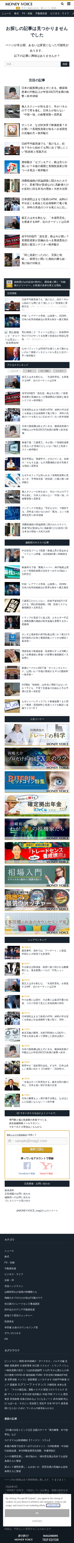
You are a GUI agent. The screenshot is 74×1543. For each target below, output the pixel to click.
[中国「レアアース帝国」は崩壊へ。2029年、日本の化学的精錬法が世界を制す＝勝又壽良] (12, 588)
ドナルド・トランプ (50, 1365)
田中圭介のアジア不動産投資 (19, 1309)
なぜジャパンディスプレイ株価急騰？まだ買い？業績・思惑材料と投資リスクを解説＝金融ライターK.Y (45, 704)
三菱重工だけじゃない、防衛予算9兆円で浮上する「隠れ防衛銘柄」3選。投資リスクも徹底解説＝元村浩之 (44, 604)
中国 (44, 1394)
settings (37, 1520)
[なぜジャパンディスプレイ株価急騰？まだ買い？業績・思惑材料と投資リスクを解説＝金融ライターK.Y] (12, 706)
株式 (16, 13)
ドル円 (46, 1370)
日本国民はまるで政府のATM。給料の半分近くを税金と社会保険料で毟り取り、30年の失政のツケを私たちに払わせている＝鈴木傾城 (45, 204)
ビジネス (59, 371)
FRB (50, 1394)
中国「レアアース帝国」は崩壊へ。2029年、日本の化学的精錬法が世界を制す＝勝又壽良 (45, 586)
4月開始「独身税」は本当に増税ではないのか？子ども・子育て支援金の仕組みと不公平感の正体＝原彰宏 (45, 687)
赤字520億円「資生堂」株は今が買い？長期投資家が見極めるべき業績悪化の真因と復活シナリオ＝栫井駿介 (45, 240)
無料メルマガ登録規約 (17, 1135)
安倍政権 (14, 1399)
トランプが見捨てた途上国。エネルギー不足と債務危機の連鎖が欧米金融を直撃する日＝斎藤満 (45, 620)
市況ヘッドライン (13, 1286)
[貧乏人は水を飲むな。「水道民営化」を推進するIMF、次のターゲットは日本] (13, 222)
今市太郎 (27, 1394)
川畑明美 (51, 1384)
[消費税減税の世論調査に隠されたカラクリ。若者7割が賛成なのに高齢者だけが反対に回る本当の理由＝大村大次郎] (13, 184)
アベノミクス (15, 1394)
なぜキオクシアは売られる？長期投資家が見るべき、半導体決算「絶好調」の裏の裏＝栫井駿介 (45, 479)
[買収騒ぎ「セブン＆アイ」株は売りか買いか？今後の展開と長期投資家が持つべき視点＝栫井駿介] (13, 166)
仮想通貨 (32, 1379)
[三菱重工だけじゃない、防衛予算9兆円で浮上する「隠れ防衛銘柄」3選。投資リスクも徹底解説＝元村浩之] (12, 605)
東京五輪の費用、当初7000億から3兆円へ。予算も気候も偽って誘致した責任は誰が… (45, 1034)
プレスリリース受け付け (17, 1200)
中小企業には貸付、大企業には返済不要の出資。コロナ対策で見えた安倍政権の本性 (45, 1001)
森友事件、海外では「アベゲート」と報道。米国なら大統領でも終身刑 (45, 952)
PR (6, 1339)
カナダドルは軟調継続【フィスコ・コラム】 (27, 1440)
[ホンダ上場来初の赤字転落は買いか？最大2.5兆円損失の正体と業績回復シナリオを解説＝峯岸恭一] (12, 639)
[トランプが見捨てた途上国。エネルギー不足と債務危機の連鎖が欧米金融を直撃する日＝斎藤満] (12, 622)
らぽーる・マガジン (18, 1403)
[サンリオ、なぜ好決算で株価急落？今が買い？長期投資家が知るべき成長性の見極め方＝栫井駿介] (13, 129)
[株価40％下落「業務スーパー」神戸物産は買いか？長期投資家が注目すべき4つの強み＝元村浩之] (12, 572)
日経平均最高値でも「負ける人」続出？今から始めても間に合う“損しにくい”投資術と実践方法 (45, 147)
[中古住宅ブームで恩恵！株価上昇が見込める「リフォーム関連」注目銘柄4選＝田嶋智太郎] (12, 555)
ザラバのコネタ (12, 1333)
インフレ (22, 1379)
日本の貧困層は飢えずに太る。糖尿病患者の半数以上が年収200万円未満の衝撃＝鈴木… (45, 1051)
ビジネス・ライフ (59, 13)
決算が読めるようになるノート (36, 1399)
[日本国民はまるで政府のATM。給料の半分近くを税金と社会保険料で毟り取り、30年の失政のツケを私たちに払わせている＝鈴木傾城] (13, 203)
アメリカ (58, 1394)
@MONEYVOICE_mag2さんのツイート (37, 1210)
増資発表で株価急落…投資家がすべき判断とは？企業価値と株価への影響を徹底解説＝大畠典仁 (45, 654)
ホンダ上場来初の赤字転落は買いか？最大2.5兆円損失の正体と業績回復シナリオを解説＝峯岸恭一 (45, 637)
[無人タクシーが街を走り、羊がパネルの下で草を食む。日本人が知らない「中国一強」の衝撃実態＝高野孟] (13, 110)
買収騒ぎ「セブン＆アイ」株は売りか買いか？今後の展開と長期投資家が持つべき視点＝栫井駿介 (44, 166)
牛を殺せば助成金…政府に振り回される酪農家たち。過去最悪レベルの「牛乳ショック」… (45, 970)
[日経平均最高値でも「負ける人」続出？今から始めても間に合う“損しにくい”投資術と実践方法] (13, 147)
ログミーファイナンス (32, 1384)
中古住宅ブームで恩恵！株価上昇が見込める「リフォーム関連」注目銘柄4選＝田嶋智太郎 (45, 553)
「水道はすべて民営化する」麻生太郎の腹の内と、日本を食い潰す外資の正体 (45, 1084)
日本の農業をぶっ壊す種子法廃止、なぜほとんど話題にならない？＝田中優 (45, 1100)
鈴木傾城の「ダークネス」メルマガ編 (44, 1361)
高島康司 (14, 1365)
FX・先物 (27, 13)
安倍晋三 (34, 1403)
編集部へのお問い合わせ (17, 1197)
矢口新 (35, 1365)
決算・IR (9, 1280)
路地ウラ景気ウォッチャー (18, 1315)
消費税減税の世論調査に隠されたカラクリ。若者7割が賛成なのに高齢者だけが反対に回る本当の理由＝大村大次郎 (45, 184)
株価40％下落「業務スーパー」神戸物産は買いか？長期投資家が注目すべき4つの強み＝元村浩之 (45, 570)
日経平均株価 (59, 1379)
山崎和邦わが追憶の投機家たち (20, 1292)
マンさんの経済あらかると (40, 1408)
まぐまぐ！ (60, 1479)
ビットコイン (11, 1361)
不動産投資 (41, 13)
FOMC (39, 1375)
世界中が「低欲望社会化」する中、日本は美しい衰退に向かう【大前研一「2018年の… (45, 1067)
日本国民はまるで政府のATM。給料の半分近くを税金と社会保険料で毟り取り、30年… (45, 1018)
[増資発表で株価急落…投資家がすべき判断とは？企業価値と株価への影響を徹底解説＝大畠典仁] (12, 655)
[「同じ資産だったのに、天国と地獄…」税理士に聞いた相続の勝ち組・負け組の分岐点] (13, 259)
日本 (49, 1403)
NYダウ (56, 1403)
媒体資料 (9, 1190)
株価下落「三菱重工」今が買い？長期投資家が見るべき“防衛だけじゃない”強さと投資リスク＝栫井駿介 (45, 446)
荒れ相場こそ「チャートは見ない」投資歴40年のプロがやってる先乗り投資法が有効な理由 (45, 336)
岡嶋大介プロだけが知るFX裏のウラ (23, 1297)
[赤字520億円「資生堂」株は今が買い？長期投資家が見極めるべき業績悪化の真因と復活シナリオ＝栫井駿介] (13, 240)
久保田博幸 (26, 1365)
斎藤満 (13, 1384)
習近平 (42, 1403)
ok (37, 1513)
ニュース (6, 13)
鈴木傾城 (58, 1399)
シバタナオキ (45, 1379)
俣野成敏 (12, 1379)
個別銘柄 (30, 1375)
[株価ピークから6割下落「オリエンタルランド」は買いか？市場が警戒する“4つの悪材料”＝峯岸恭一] (12, 672)
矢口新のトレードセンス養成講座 (22, 1303)
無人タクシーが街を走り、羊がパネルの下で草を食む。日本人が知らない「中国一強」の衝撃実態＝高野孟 (44, 110)
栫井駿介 (37, 1394)
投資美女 (9, 1321)
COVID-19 (20, 1375)
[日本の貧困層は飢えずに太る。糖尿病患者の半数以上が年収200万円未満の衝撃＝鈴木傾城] (13, 92)
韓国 (21, 1361)
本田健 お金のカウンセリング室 (21, 1327)
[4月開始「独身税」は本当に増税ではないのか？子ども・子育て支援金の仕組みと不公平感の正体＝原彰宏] (12, 689)
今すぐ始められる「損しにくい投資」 (39, 8)
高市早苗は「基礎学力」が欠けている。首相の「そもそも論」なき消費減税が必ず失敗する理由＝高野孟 (45, 462)
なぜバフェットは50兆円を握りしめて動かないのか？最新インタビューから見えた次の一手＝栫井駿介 (45, 352)
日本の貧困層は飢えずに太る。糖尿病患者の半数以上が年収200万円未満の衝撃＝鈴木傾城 (45, 91)
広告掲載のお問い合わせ (17, 1193)
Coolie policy (53, 1505)
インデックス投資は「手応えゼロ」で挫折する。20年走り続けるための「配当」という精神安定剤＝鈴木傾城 (45, 511)
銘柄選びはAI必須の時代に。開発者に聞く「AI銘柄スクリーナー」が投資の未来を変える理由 (40, 284)
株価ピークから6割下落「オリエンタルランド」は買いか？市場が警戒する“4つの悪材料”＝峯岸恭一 (45, 671)
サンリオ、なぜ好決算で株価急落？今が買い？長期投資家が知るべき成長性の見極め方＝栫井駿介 (44, 129)
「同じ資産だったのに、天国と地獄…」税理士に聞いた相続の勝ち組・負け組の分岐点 (44, 259)
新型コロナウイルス (53, 1389)
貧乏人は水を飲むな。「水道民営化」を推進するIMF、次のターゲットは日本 (45, 219)
